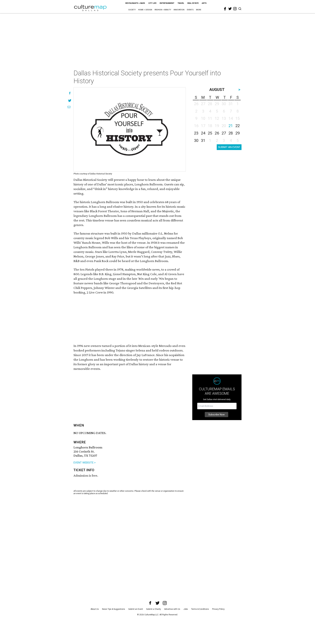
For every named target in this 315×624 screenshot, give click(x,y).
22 (237, 125)
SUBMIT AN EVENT (229, 147)
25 (210, 133)
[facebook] (225, 9)
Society (132, 10)
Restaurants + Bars (135, 3)
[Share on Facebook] (70, 93)
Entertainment (167, 3)
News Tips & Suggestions (113, 609)
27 (224, 133)
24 (203, 133)
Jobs (185, 609)
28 (231, 133)
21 (231, 125)
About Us (95, 609)
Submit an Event (135, 609)
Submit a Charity (153, 609)
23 (196, 133)
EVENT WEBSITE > (85, 462)
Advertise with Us (172, 609)
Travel (181, 3)
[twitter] (230, 9)
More (198, 10)
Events (190, 10)
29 (237, 133)
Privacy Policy (218, 609)
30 (196, 140)
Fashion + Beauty (163, 10)
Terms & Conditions (200, 609)
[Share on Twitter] (70, 100)
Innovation (179, 10)
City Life (152, 3)
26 (217, 133)
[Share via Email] (69, 107)
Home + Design (145, 10)
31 (203, 140)
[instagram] (235, 9)
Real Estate (193, 3)
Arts (204, 3)
